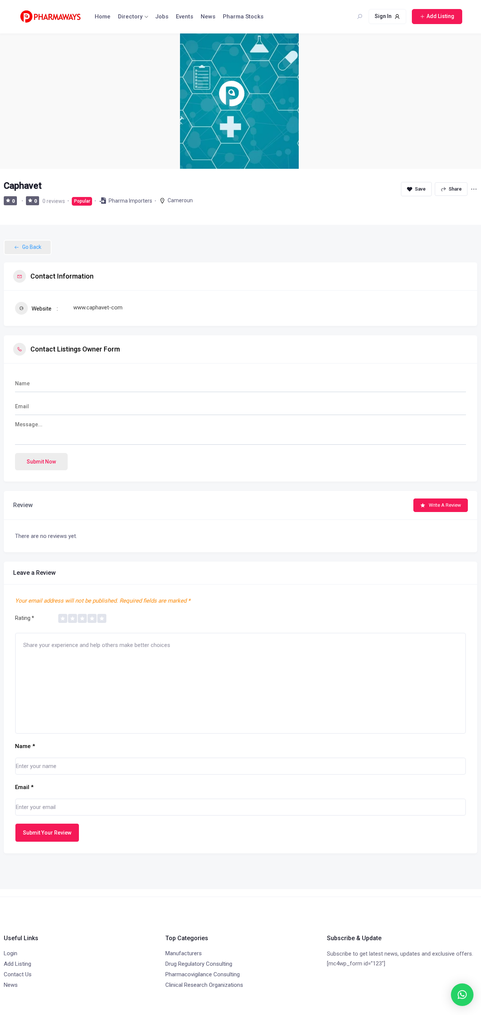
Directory (130, 16)
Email (24, 787)
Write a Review (445, 505)
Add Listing (17, 963)
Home (102, 16)
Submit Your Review (47, 833)
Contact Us (18, 974)
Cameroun (180, 200)
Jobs (161, 16)
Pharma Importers (130, 201)
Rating (24, 618)
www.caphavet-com (98, 307)
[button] (462, 994)
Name (25, 746)
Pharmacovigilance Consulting (202, 974)
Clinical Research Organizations (204, 985)
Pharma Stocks (243, 16)
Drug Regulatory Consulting (198, 963)
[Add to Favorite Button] (416, 189)
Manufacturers (183, 953)
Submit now (41, 462)
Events (184, 16)
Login (10, 953)
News (208, 16)
